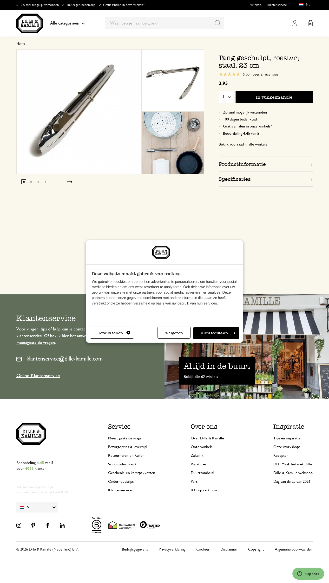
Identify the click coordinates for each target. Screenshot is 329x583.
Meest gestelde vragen (126, 438)
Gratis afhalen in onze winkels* (124, 5)
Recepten (281, 455)
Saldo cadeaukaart (122, 464)
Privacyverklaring (172, 549)
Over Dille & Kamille (207, 438)
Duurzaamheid (202, 473)
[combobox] (164, 23)
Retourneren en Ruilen (126, 455)
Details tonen (110, 333)
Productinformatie (242, 164)
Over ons (204, 426)
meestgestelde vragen (35, 343)
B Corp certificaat (205, 490)
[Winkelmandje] (310, 23)
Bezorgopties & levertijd (127, 447)
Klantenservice (277, 5)
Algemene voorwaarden (294, 549)
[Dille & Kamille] (29, 23)
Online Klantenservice (38, 375)
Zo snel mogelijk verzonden (40, 5)
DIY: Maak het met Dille (292, 464)
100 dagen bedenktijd (80, 5)
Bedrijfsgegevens (135, 549)
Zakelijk (197, 455)
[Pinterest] (33, 525)
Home (20, 43)
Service (119, 426)
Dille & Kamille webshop (293, 473)
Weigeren (174, 333)
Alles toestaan (214, 333)
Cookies (203, 549)
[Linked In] (62, 525)
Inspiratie (288, 426)
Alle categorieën (64, 23)
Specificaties (235, 179)
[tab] (266, 164)
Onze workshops (286, 447)
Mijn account (294, 23)
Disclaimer (228, 549)
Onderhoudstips (121, 481)
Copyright (256, 549)
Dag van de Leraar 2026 (291, 481)
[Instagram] (18, 525)
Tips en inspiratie (287, 438)
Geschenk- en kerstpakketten (131, 473)
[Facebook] (47, 525)
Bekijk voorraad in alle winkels (243, 144)
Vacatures (198, 464)
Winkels (255, 5)
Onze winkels (201, 447)
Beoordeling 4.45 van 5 (241, 133)
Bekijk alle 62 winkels (201, 377)
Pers (194, 481)
